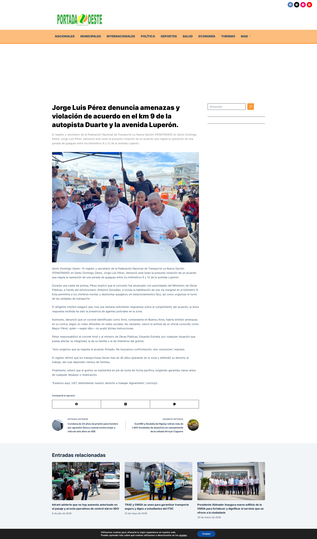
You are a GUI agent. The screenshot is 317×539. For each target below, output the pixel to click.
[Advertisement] (158, 68)
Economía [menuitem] (206, 36)
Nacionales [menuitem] (65, 36)
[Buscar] (250, 106)
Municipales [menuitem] (90, 36)
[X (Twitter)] (296, 4)
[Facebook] (290, 4)
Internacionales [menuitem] (121, 36)
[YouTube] (309, 4)
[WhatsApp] (174, 404)
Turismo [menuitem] (228, 36)
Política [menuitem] (148, 36)
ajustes (183, 535)
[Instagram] (303, 4)
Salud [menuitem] (188, 36)
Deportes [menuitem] (169, 36)
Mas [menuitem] (244, 36)
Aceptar (206, 533)
